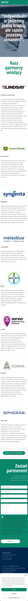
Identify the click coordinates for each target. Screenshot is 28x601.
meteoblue (4, 247)
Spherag (4, 421)
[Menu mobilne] (26, 2)
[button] (26, 575)
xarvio (3, 329)
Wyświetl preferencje (14, 597)
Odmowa (14, 593)
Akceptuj (14, 589)
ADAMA (3, 373)
